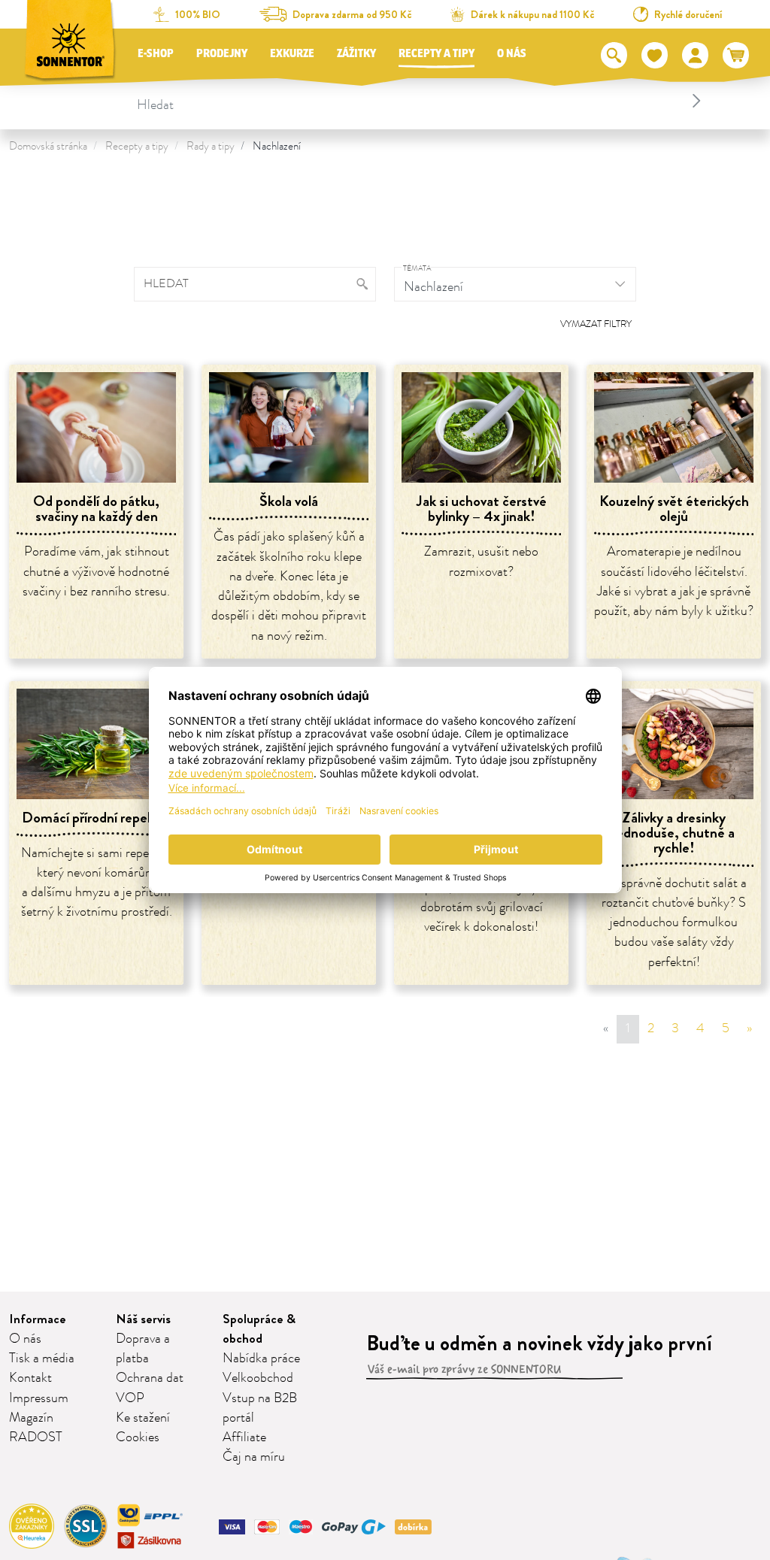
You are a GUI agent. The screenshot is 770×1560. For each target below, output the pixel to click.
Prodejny (221, 53)
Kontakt (30, 1378)
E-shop (156, 53)
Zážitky (356, 53)
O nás (511, 53)
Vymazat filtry (596, 324)
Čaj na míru (254, 1457)
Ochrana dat (149, 1378)
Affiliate (244, 1437)
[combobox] (421, 100)
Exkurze (292, 53)
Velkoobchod (258, 1378)
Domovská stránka (48, 146)
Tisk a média (41, 1358)
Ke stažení (143, 1418)
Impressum (38, 1398)
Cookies (137, 1437)
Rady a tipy (210, 146)
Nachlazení (277, 146)
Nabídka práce (261, 1358)
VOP (130, 1398)
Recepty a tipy (436, 53)
